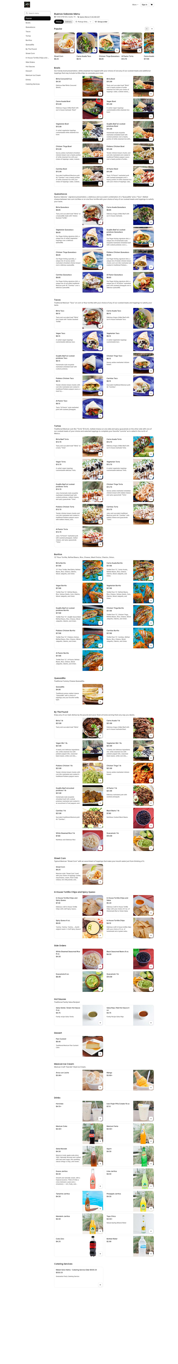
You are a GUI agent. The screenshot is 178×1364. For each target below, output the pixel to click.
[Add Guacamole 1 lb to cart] (151, 848)
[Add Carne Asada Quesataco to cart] (151, 222)
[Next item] (152, 29)
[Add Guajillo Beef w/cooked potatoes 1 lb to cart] (100, 803)
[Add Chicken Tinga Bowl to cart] (100, 161)
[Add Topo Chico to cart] (151, 1231)
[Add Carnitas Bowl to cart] (100, 184)
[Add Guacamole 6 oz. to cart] (100, 989)
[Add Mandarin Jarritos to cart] (100, 1231)
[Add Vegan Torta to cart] (100, 477)
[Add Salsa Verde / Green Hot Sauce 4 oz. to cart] (100, 1023)
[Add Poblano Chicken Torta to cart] (100, 522)
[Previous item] (147, 29)
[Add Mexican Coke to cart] (100, 1141)
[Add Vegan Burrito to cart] (100, 600)
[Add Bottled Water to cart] (151, 1254)
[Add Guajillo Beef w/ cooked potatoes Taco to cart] (100, 371)
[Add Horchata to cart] (100, 1119)
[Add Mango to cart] (151, 1088)
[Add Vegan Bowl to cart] (151, 116)
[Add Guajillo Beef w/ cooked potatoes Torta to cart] (100, 499)
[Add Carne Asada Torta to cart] (151, 454)
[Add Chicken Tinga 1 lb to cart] (151, 781)
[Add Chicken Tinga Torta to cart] (151, 499)
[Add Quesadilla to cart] (100, 702)
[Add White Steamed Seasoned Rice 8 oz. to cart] (100, 966)
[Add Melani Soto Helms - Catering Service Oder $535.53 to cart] (100, 1285)
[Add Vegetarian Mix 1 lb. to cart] (151, 758)
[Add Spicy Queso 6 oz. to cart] (100, 935)
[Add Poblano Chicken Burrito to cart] (100, 645)
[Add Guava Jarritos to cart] (100, 1186)
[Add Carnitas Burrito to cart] (151, 645)
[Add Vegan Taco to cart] (100, 348)
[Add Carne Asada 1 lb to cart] (151, 735)
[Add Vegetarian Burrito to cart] (151, 600)
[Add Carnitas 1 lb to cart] (100, 826)
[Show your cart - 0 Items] (151, 5)
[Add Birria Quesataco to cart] (100, 222)
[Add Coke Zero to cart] (100, 1254)
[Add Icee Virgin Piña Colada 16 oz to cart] (151, 1119)
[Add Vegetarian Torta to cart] (151, 477)
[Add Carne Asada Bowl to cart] (100, 116)
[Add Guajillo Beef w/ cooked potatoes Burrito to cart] (100, 623)
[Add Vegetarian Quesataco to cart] (100, 245)
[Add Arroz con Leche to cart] (100, 1088)
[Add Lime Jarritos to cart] (151, 1186)
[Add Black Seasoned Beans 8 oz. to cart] (151, 966)
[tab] (59, 22)
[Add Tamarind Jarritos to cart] (100, 1209)
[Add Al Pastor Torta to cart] (139, 50)
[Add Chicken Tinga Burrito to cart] (151, 623)
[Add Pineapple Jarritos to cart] (151, 1209)
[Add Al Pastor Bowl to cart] (151, 184)
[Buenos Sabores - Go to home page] (27, 5)
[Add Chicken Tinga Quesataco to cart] (117, 50)
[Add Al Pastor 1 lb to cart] (151, 803)
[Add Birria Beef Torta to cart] (100, 454)
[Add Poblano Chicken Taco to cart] (100, 393)
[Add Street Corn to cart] (72, 50)
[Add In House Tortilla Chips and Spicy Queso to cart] (100, 913)
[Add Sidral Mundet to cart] (100, 1164)
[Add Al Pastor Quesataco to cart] (151, 290)
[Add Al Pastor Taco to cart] (100, 416)
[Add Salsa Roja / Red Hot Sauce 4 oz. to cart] (151, 1023)
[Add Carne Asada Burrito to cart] (151, 578)
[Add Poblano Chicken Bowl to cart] (151, 161)
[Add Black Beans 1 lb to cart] (151, 826)
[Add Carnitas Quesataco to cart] (100, 290)
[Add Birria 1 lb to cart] (100, 735)
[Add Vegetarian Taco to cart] (151, 348)
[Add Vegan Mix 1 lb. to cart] (100, 758)
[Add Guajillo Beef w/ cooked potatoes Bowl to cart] (151, 139)
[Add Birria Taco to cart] (100, 326)
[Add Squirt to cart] (151, 1164)
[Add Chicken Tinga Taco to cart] (151, 371)
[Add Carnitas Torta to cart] (151, 522)
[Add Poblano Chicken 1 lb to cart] (100, 781)
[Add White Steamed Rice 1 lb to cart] (100, 848)
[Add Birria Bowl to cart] (151, 94)
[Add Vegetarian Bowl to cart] (100, 139)
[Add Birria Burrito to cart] (100, 578)
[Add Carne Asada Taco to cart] (94, 50)
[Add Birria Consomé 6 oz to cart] (100, 94)
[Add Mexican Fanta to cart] (151, 1141)
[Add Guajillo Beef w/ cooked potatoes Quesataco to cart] (151, 245)
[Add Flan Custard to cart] (100, 1054)
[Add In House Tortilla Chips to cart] (151, 935)
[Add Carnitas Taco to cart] (151, 393)
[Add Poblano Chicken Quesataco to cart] (151, 267)
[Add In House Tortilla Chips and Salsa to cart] (151, 913)
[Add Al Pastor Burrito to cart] (100, 668)
